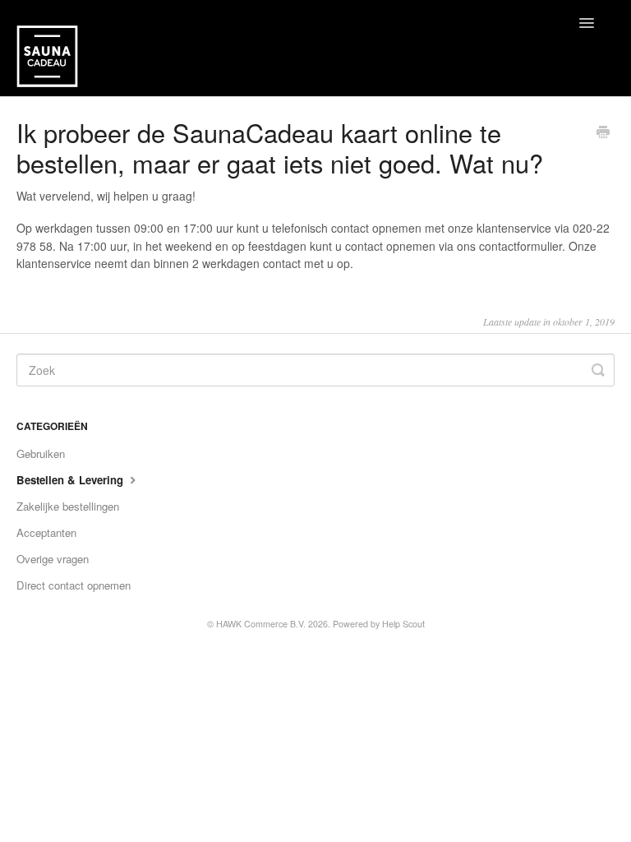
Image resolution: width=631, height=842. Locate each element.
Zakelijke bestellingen (67, 506)
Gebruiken (40, 453)
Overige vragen (52, 559)
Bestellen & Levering (71, 480)
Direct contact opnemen (73, 585)
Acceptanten (46, 532)
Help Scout (403, 624)
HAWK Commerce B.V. (261, 624)
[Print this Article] (603, 133)
